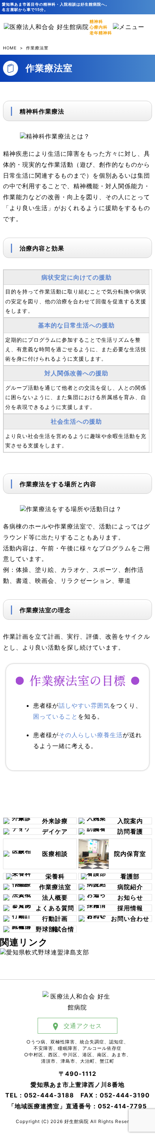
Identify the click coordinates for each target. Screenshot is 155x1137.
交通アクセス (83, 1025)
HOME (10, 48)
